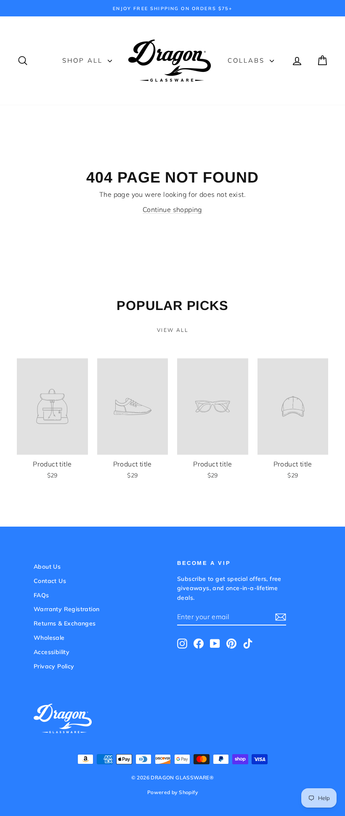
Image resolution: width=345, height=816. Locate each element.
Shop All (84, 60)
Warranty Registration (66, 609)
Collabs (248, 60)
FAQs (41, 595)
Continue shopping (172, 209)
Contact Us (50, 581)
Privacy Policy (54, 666)
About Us (47, 566)
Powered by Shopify (172, 792)
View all (172, 330)
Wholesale (49, 637)
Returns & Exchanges (65, 623)
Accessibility (51, 652)
